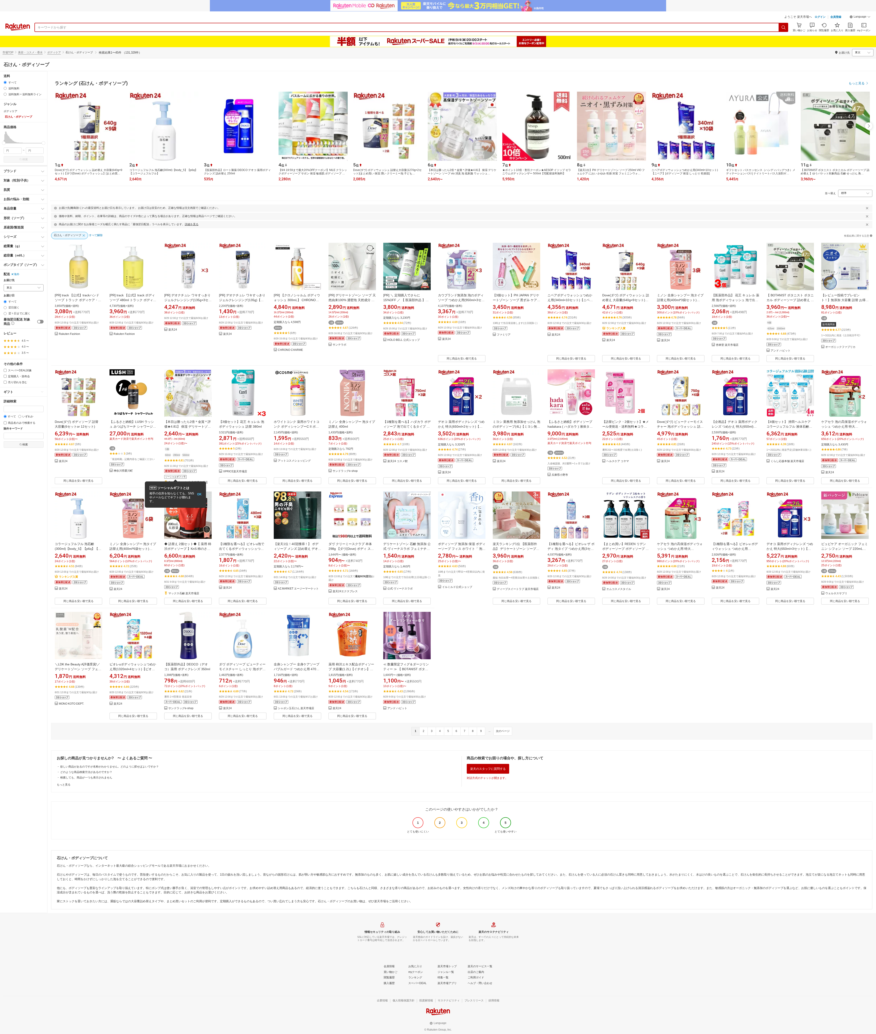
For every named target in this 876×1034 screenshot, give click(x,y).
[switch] (40, 321)
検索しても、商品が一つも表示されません (86, 777)
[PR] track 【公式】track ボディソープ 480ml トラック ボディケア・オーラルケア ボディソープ (133, 300)
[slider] (3, 143)
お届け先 (9, 280)
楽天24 (172, 329)
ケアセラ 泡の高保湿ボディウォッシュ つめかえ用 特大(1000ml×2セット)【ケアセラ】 (844, 426)
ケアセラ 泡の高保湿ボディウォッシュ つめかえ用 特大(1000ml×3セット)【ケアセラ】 (680, 548)
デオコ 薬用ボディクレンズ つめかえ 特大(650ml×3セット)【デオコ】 (789, 548)
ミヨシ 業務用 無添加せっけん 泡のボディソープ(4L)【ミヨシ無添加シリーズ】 (516, 426)
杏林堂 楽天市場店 (727, 345)
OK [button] (199, 494)
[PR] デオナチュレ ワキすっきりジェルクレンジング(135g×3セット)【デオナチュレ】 (187, 300)
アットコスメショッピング (294, 460)
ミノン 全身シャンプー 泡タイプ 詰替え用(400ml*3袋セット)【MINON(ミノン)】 (680, 300)
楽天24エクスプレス (345, 591)
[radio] (5, 82)
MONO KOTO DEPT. (71, 703)
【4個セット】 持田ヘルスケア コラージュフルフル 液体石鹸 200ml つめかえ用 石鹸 (788, 426)
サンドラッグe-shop (345, 471)
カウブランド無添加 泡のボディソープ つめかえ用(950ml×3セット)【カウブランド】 (461, 300)
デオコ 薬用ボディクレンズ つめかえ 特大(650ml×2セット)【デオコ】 (461, 426)
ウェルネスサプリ (836, 593)
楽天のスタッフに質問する (488, 768)
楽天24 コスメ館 (397, 461)
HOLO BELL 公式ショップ (403, 340)
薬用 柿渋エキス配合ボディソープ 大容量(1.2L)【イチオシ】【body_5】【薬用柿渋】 (351, 669)
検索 (25, 159)
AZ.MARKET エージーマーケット (298, 588)
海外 (16, 274)
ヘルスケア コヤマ (617, 461)
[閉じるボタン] (867, 208)
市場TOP (8, 52)
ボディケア (54, 52)
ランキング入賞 (616, 328)
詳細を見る (191, 224)
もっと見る (63, 784)
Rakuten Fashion (69, 334)
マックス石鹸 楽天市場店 (183, 593)
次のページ (503, 731)
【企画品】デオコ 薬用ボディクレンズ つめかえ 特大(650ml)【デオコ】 (734, 426)
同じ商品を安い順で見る (462, 358)
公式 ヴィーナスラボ (400, 588)
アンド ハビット (780, 350)
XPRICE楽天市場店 (235, 471)
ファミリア (504, 334)
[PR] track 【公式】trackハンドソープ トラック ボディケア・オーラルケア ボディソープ (78, 300)
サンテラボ (339, 344)
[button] (860, 17)
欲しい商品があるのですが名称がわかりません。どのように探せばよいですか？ (109, 766)
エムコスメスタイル (618, 589)
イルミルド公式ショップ (457, 587)
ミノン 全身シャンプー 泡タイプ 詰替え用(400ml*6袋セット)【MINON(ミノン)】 (133, 548)
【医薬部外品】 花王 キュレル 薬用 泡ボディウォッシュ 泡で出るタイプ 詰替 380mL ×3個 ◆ (735, 300)
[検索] (783, 27)
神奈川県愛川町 (123, 470)
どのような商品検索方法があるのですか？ (86, 772)
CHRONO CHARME (290, 350)
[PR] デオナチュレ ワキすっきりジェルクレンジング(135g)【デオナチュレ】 (242, 300)
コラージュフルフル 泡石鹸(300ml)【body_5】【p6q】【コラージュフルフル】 (78, 548)
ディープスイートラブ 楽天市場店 (518, 589)
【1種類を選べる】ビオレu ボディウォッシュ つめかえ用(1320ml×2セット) (735, 548)
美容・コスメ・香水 (30, 52)
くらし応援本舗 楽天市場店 (787, 461)
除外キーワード (13, 428)
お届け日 (9, 295)
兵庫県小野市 (560, 474)
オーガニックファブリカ (840, 347)
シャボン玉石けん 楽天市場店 (296, 708)
